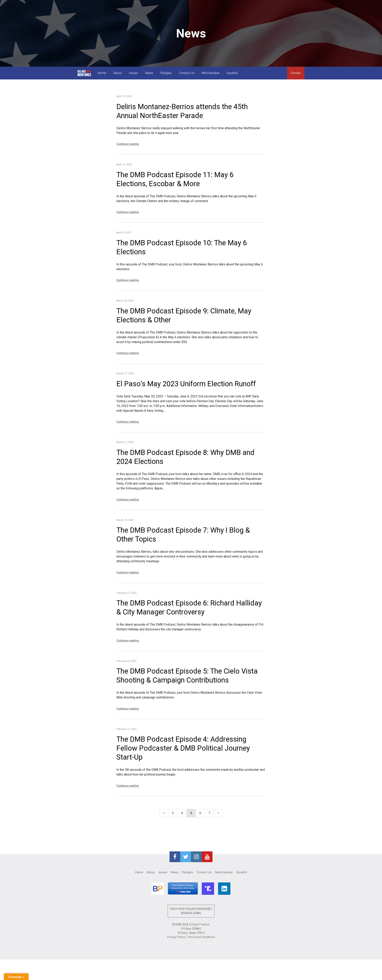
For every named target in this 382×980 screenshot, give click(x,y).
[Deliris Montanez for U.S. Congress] (84, 73)
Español (232, 73)
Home (102, 73)
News (149, 73)
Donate (296, 73)
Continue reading (127, 144)
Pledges (166, 73)
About (117, 73)
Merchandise (210, 73)
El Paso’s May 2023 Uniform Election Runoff (186, 384)
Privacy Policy (176, 937)
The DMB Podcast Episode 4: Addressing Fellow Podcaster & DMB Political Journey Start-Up (183, 748)
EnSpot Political (199, 924)
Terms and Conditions (201, 937)
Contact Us (186, 73)
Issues (133, 73)
